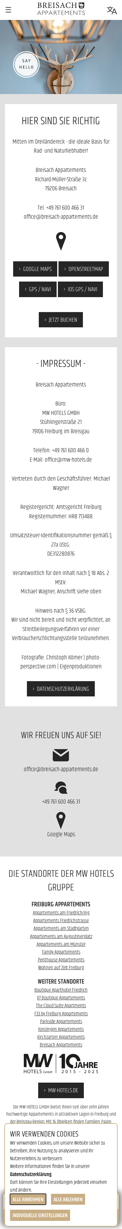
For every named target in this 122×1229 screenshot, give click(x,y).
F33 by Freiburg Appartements (61, 1013)
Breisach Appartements (61, 1044)
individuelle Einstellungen (40, 1215)
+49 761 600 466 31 (65, 207)
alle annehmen (28, 1199)
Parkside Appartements (61, 1021)
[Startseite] (61, 8)
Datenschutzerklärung (63, 688)
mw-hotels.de (63, 1090)
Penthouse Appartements (61, 959)
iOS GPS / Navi (82, 289)
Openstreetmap (86, 268)
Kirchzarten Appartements (61, 1037)
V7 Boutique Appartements (61, 997)
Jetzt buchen (63, 319)
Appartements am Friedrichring (61, 912)
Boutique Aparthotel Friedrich (61, 990)
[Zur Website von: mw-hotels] (61, 1064)
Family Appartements (61, 952)
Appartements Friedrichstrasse (61, 920)
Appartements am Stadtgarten (61, 928)
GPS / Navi (40, 289)
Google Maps (37, 268)
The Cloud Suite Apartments (61, 1005)
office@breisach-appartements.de (61, 216)
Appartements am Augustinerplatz (61, 936)
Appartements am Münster (61, 944)
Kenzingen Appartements (61, 1029)
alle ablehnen (68, 1199)
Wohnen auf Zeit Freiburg (61, 967)
